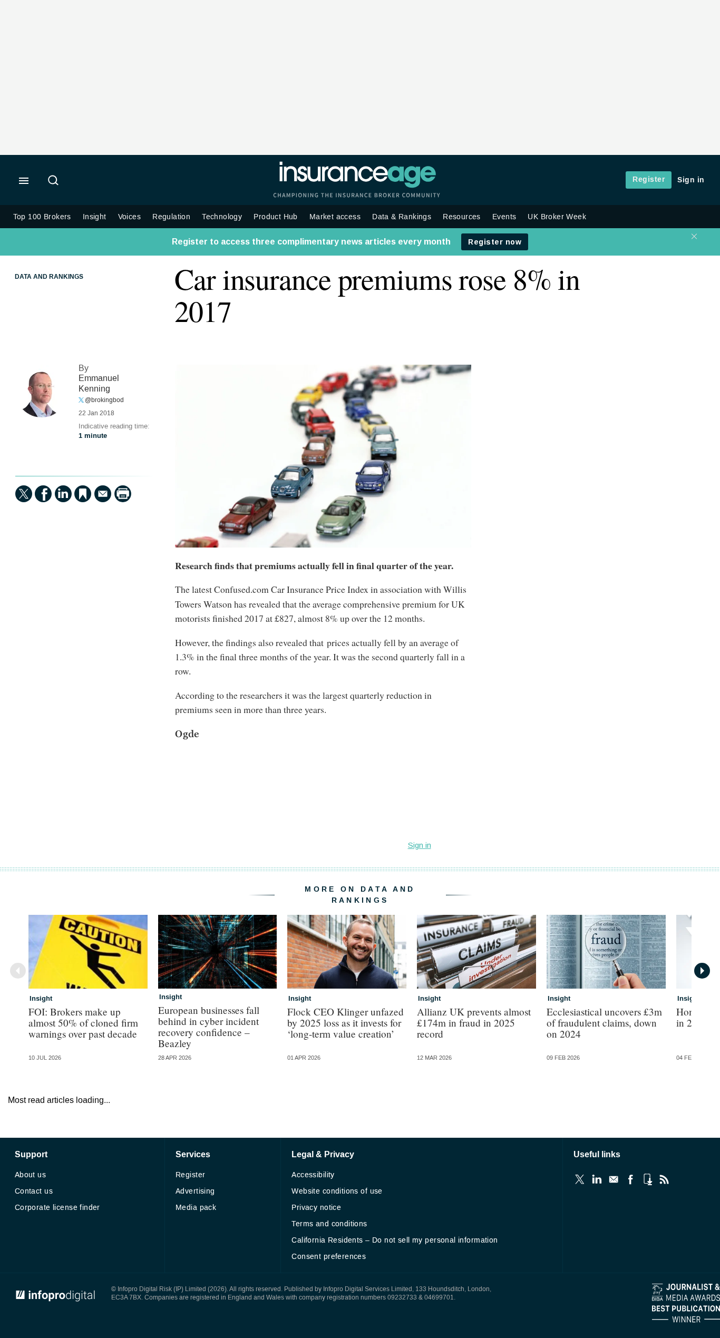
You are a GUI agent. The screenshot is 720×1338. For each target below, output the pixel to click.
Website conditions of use (337, 1191)
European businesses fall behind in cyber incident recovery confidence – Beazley (208, 1026)
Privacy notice (316, 1208)
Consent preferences (328, 1257)
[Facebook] (43, 493)
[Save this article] (82, 493)
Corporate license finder (57, 1208)
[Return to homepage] (357, 185)
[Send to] (102, 493)
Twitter (579, 1179)
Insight (94, 216)
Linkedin (596, 1179)
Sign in (691, 179)
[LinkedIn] (63, 493)
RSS (664, 1179)
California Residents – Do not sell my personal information (394, 1240)
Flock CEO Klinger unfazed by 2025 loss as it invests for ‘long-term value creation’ (345, 1022)
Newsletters (613, 1179)
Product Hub (276, 216)
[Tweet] (23, 493)
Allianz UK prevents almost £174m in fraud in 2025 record (474, 1022)
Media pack (196, 1208)
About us (30, 1175)
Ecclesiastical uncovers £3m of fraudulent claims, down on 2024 (604, 1022)
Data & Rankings (401, 216)
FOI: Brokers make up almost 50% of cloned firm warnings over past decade (83, 1022)
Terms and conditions (329, 1224)
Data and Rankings (49, 277)
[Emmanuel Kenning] (41, 391)
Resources (462, 216)
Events (504, 216)
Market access (335, 216)
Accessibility (312, 1175)
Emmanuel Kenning (99, 383)
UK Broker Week (557, 216)
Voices (129, 216)
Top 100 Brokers (42, 216)
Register (649, 179)
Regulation (171, 216)
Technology (222, 216)
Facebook (630, 1179)
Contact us (34, 1191)
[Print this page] (122, 493)
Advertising (195, 1191)
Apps (647, 1179)
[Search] (54, 181)
